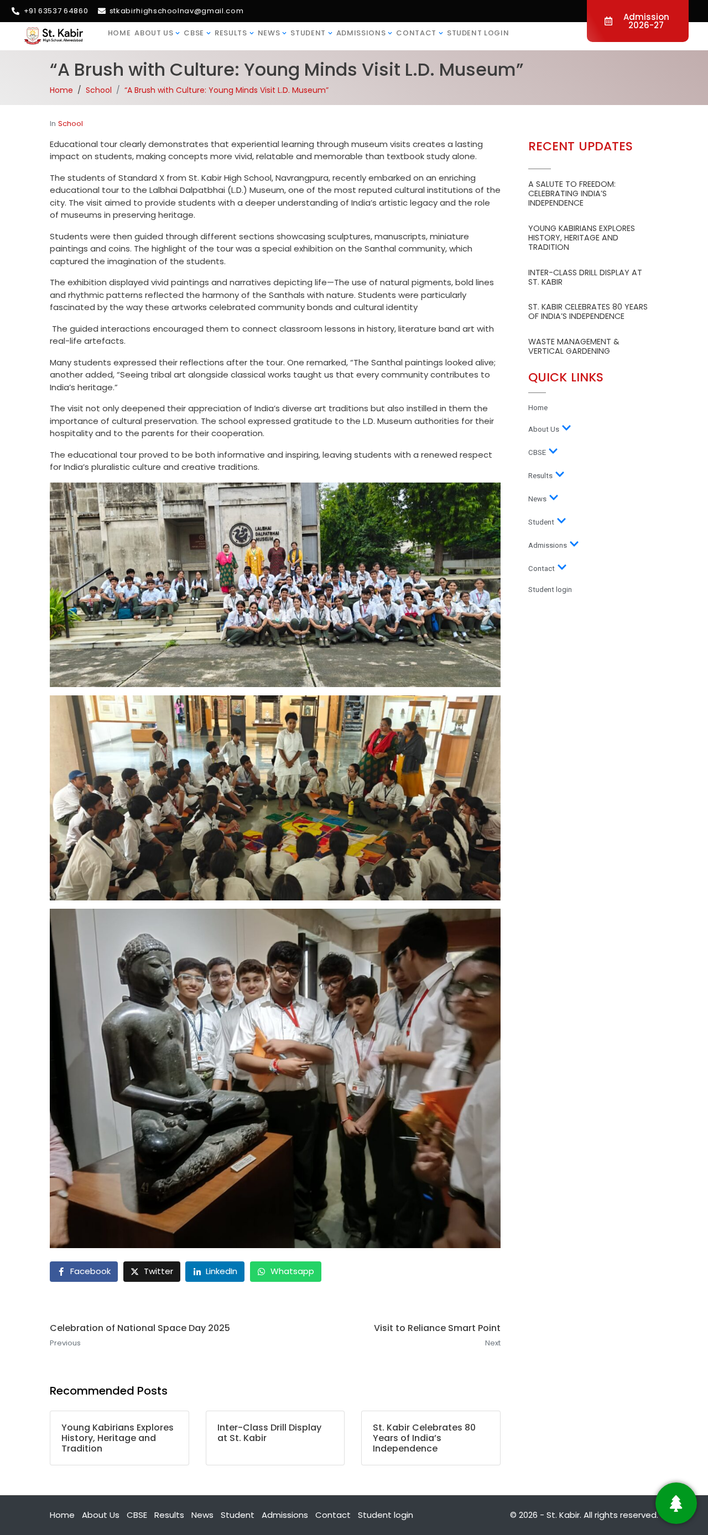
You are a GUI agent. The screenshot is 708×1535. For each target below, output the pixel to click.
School (70, 123)
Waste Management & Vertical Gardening (574, 346)
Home (119, 33)
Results (231, 33)
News (269, 33)
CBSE (194, 33)
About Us (153, 33)
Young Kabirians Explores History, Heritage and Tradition (581, 238)
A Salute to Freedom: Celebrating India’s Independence (572, 194)
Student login (478, 33)
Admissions (361, 33)
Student (308, 33)
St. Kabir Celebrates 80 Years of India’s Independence (588, 311)
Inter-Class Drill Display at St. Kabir (585, 277)
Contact (416, 33)
